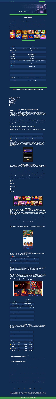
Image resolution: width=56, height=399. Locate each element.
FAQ (10, 104)
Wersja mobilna (12, 99)
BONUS (29, 397)
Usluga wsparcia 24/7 (13, 100)
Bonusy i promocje (12, 101)
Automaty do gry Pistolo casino (14, 98)
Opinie (11, 105)
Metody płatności (12, 103)
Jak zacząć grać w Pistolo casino (15, 97)
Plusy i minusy (12, 102)
